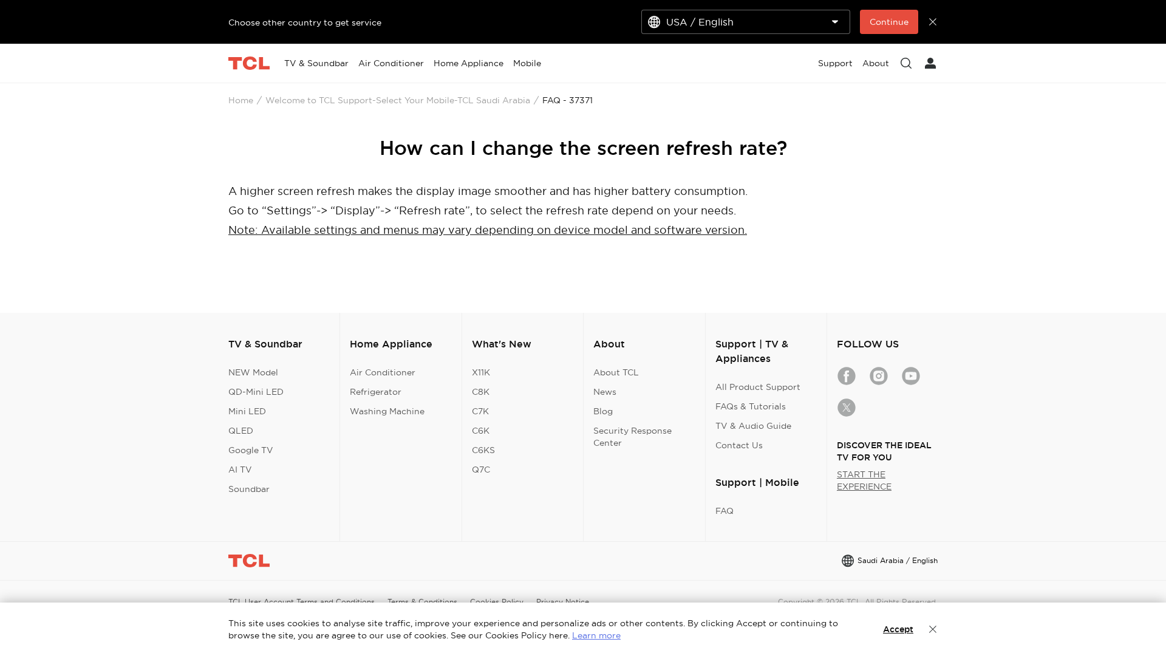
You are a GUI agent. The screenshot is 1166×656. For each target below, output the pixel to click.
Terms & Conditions (422, 601)
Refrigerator (375, 391)
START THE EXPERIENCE (864, 480)
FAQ (724, 510)
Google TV (250, 450)
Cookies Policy (496, 601)
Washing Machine (387, 411)
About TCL (616, 372)
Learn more (596, 635)
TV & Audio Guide (753, 425)
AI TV (240, 469)
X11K (481, 372)
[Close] (933, 629)
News (604, 391)
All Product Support (757, 386)
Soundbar (249, 488)
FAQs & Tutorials (750, 406)
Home (240, 100)
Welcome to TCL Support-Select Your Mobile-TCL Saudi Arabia (397, 100)
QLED (240, 430)
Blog (603, 411)
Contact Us (739, 445)
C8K (480, 391)
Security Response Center (632, 436)
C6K (480, 430)
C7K (480, 411)
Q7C (481, 469)
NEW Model (253, 372)
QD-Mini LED (256, 391)
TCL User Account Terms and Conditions (301, 601)
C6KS (483, 450)
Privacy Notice (562, 601)
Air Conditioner (382, 372)
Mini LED (247, 411)
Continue (889, 21)
